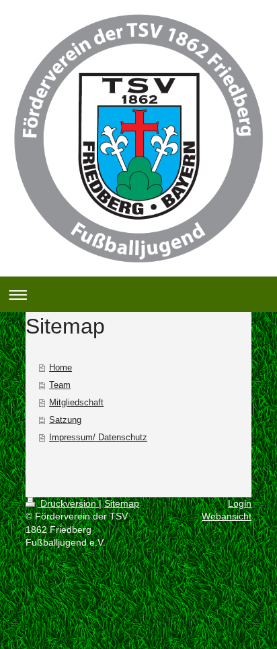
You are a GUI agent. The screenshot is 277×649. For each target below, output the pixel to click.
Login (239, 503)
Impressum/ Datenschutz (98, 437)
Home (60, 367)
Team (60, 385)
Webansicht (226, 516)
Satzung (65, 420)
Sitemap (121, 503)
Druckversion (68, 503)
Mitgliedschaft (76, 402)
